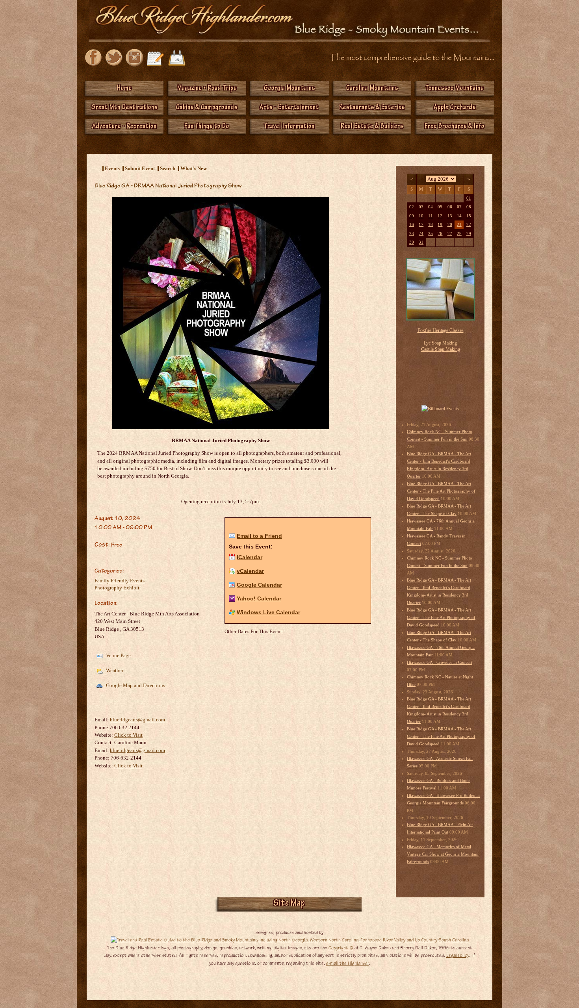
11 (430, 216)
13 (449, 216)
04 (430, 207)
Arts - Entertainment (289, 107)
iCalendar (249, 557)
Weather (114, 670)
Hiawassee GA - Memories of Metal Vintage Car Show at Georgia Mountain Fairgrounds (443, 854)
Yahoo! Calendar (259, 598)
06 (449, 207)
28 (459, 234)
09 (411, 216)
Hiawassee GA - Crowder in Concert (439, 662)
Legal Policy (457, 955)
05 (440, 207)
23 (411, 234)
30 (411, 242)
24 (421, 234)
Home (124, 88)
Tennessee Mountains (455, 88)
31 (421, 242)
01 (468, 198)
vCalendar (250, 571)
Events (112, 168)
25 (430, 234)
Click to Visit (128, 735)
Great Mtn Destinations (124, 107)
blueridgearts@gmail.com (137, 720)
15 (468, 216)
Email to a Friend (259, 536)
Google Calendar (259, 585)
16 (411, 224)
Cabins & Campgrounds (207, 107)
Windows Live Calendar (268, 612)
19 (440, 224)
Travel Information (289, 126)
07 (459, 207)
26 (440, 234)
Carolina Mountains (372, 88)
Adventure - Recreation (124, 126)
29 (468, 234)
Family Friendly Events (120, 581)
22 (468, 224)
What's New (193, 168)
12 (440, 216)
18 (430, 224)
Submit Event (140, 168)
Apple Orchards (455, 107)
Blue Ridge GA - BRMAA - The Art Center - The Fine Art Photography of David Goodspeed (441, 491)
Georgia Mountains (289, 88)
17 (421, 224)
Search (167, 168)
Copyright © (340, 948)
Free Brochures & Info (454, 126)
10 (421, 216)
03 (421, 207)
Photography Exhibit (117, 588)
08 (468, 207)
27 (449, 234)
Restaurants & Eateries (372, 107)
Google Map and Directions (135, 685)
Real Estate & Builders (372, 126)
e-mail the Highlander (347, 963)
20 (449, 224)
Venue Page (118, 655)
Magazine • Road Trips (207, 88)
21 (459, 224)
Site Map (289, 904)
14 (459, 216)
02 (411, 207)
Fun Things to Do (206, 126)
